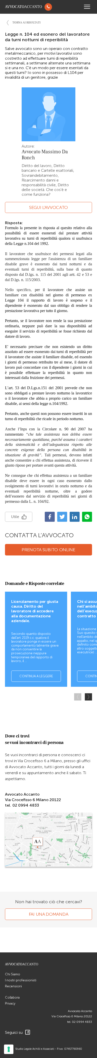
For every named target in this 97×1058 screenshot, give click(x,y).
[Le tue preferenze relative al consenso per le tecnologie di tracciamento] (8, 1049)
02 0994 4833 (82, 1022)
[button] (88, 697)
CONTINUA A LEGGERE (36, 676)
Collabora (12, 997)
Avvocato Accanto (80, 1011)
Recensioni (13, 986)
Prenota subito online (48, 549)
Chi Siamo (12, 974)
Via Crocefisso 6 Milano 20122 (71, 1016)
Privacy (10, 1003)
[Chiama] (48, 7)
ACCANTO (23, 6)
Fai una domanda (48, 914)
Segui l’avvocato (48, 207)
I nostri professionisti (20, 980)
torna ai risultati (26, 22)
